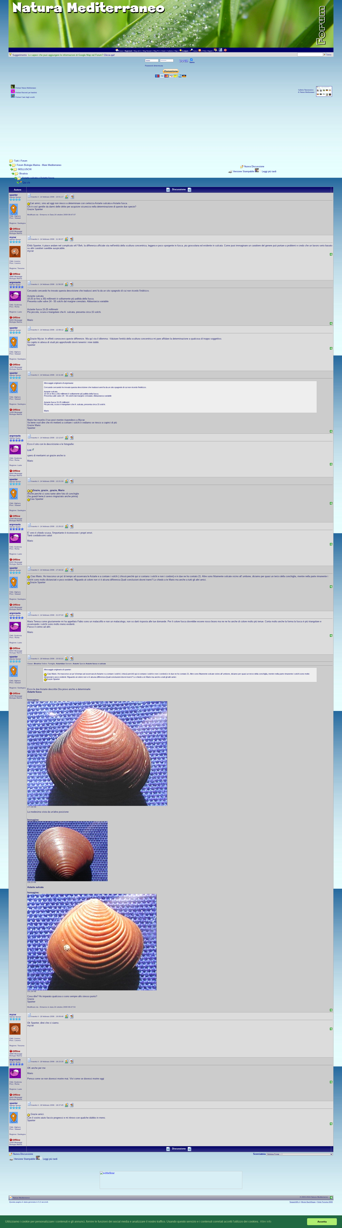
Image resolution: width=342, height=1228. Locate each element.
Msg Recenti (147, 51)
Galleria (170, 51)
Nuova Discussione (254, 166)
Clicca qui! (109, 55)
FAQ (204, 51)
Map (176, 51)
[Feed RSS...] (199, 51)
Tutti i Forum (20, 160)
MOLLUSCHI (25, 169)
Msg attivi (137, 51)
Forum (120, 51)
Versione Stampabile (243, 171)
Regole (210, 51)
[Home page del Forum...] (116, 51)
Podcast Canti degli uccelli (25, 97)
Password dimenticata (154, 66)
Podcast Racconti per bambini (26, 92)
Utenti (163, 51)
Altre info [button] (265, 1221)
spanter (13, 195)
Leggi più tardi (269, 171)
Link (29, 450)
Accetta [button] (322, 1221)
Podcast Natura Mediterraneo (25, 88)
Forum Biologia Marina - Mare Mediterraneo (39, 165)
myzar (12, 237)
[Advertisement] (171, 124)
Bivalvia (23, 173)
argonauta (14, 282)
